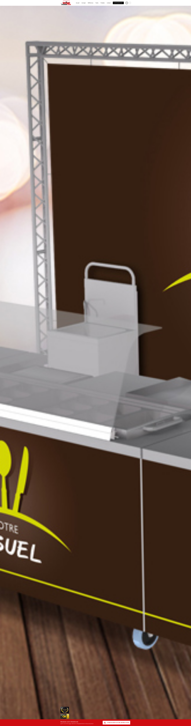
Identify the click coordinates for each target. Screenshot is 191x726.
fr (126, 3)
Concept (84, 3)
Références (90, 3)
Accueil (77, 3)
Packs (97, 3)
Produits (103, 3)
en (130, 3)
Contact (109, 3)
